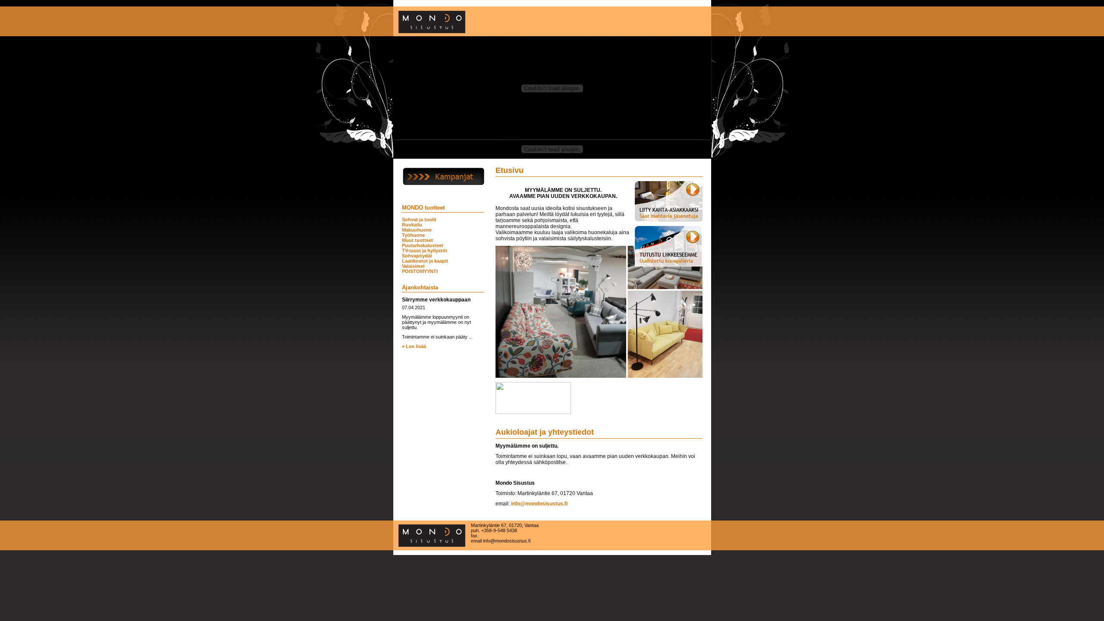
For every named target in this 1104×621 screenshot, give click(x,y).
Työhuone (413, 235)
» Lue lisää (414, 346)
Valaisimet (413, 266)
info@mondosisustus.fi (539, 504)
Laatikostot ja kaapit (425, 260)
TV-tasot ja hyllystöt (424, 250)
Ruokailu (412, 224)
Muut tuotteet (417, 240)
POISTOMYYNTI (420, 271)
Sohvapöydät (417, 255)
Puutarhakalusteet (422, 245)
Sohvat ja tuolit (419, 219)
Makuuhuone (417, 229)
